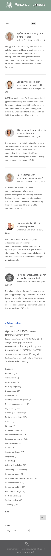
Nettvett (8, 461)
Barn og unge (11, 386)
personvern (32, 350)
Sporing (24, 361)
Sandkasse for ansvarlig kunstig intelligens (19, 358)
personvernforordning (13, 354)
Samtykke (35, 354)
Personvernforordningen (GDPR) (19, 478)
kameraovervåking (12, 346)
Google (8, 342)
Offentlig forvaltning (13, 465)
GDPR (39, 339)
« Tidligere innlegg (13, 323)
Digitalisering (10, 408)
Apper (9, 331)
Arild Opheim (24, 137)
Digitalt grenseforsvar (14, 413)
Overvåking (13, 350)
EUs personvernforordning (14, 339)
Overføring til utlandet (14, 470)
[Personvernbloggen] (10, 5)
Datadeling (9, 395)
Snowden (38, 358)
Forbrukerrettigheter (14, 417)
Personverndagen (13, 474)
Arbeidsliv (9, 373)
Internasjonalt (11, 443)
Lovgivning (9, 456)
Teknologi (9, 504)
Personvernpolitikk (13, 487)
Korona (8, 448)
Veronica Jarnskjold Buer (30, 281)
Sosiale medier (12, 361)
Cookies (32, 331)
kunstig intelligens (30, 346)
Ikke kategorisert (12, 430)
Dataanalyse (10, 391)
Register (25, 354)
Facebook (30, 338)
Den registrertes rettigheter (16, 400)
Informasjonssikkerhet (14, 435)
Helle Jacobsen (25, 40)
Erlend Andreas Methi (28, 88)
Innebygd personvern (23, 342)
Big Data (21, 331)
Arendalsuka (10, 378)
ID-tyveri (8, 426)
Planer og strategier (13, 491)
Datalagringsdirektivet (17, 335)
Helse (7, 421)
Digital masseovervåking (15, 404)
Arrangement (10, 382)
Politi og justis (11, 496)
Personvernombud (13, 483)
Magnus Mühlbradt (27, 230)
